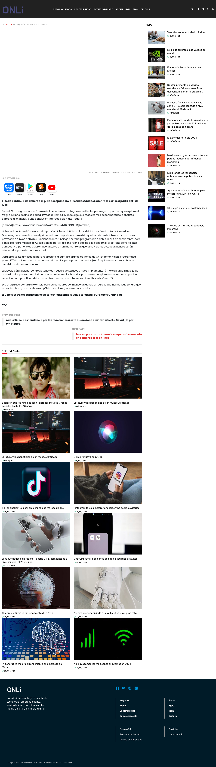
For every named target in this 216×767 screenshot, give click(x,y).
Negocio (58, 9)
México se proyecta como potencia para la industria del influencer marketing (187, 158)
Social (119, 9)
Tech (135, 9)
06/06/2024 (9, 511)
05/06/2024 (81, 511)
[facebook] (198, 9)
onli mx (8, 24)
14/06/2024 (81, 406)
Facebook (117, 688)
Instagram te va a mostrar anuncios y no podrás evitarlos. (107, 507)
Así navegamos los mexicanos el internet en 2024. (103, 663)
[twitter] (203, 9)
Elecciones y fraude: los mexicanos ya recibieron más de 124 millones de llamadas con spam (187, 123)
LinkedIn (136, 688)
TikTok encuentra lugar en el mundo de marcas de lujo (33, 507)
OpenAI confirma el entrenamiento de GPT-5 (27, 613)
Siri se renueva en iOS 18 (88, 456)
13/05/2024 (174, 197)
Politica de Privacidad (131, 739)
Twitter (123, 688)
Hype (127, 9)
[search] (193, 9)
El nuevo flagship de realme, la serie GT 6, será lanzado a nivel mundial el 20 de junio (185, 106)
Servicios (173, 729)
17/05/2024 (174, 183)
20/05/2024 (81, 667)
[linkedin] (213, 9)
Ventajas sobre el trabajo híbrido (186, 32)
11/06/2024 (81, 460)
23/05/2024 (81, 616)
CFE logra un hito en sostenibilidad (187, 207)
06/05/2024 (174, 232)
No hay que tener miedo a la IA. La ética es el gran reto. (105, 613)
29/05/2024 (9, 616)
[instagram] (208, 9)
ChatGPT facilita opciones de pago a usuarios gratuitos (105, 558)
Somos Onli (125, 729)
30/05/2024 (81, 562)
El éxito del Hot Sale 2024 (182, 137)
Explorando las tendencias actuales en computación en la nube (185, 176)
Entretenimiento (103, 9)
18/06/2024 (9, 410)
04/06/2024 (9, 565)
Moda (68, 9)
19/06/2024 (174, 36)
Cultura (145, 9)
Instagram (129, 688)
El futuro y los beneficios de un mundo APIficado (102, 402)
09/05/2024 (174, 211)
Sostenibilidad (82, 9)
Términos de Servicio (130, 734)
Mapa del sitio (176, 734)
